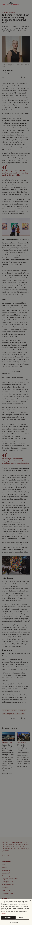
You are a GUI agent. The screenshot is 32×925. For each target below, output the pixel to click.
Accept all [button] (8, 917)
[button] (15, 922)
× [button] (30, 901)
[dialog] (16, 912)
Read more (4, 913)
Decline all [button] (22, 917)
